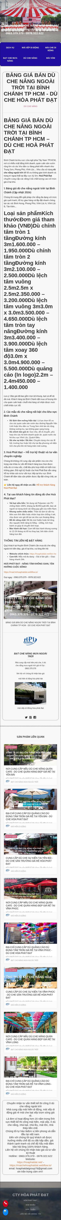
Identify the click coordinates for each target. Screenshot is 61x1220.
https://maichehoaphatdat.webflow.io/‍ (30, 1165)
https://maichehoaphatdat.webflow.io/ (21, 572)
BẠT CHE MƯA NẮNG (10, 59)
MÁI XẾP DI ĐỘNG (30, 47)
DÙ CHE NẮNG (30, 58)
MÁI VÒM (50, 58)
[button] (53, 16)
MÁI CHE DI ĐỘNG (50, 49)
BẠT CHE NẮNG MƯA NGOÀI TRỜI (30, 655)
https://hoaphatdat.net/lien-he (43, 554)
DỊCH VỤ (10, 47)
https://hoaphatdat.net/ (29, 1162)
